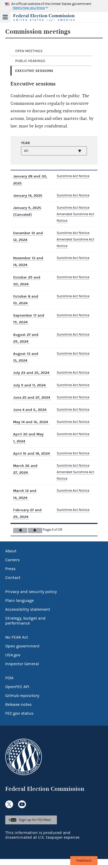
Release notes (18, 704)
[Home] (47, 18)
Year (25, 143)
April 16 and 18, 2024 (32, 453)
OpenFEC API (17, 686)
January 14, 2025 (27, 195)
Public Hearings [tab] (30, 61)
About (11, 551)
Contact (12, 577)
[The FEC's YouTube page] (22, 804)
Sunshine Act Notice (73, 176)
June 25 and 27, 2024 (32, 397)
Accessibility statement (27, 609)
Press (10, 568)
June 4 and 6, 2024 (30, 409)
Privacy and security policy (31, 591)
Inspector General (22, 664)
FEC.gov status (19, 713)
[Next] (35, 530)
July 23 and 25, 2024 (31, 372)
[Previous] (20, 530)
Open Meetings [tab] (28, 51)
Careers (12, 560)
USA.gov (12, 655)
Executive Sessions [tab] (34, 71)
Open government (22, 646)
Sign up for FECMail (35, 820)
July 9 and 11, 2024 (30, 385)
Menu (5, 17)
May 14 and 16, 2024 (31, 422)
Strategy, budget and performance (25, 621)
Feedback (84, 860)
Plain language (19, 600)
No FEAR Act (16, 637)
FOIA (9, 678)
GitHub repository (22, 695)
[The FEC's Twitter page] (9, 804)
